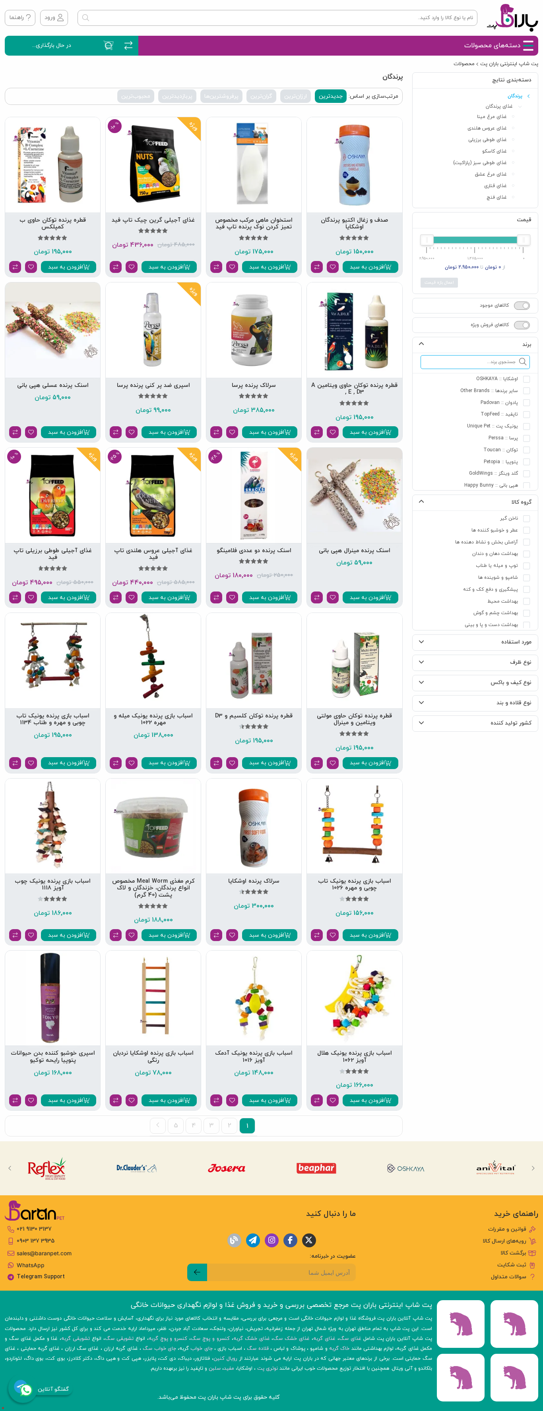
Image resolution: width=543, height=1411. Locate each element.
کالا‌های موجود (494, 305)
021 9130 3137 (34, 1229)
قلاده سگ (257, 1348)
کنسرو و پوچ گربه (168, 1338)
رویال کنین (225, 1358)
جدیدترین (331, 96)
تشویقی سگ (119, 1338)
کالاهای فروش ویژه (490, 325)
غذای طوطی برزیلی (487, 140)
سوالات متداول (508, 1277)
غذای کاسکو (494, 151)
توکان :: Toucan (500, 450)
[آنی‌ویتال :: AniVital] (496, 1168)
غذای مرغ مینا (492, 117)
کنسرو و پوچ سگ (210, 1338)
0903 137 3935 (35, 1241)
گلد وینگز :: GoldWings (493, 473)
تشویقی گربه (75, 1338)
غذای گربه (324, 1338)
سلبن (215, 1368)
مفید (229, 1368)
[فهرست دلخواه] (333, 267)
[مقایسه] (317, 267)
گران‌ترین (261, 96)
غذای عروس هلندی (487, 128)
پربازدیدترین (177, 96)
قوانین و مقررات (507, 1229)
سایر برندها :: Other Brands (489, 391)
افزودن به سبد (367, 267)
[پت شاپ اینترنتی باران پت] (512, 18)
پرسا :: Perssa (503, 438)
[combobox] (277, 18)
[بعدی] (157, 1125)
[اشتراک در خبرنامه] (197, 1272)
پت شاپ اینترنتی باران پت (509, 64)
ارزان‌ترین (295, 96)
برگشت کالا (513, 1253)
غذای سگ (350, 1338)
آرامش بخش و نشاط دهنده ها (486, 542)
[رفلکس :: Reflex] (46, 1168)
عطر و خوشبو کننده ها (494, 530)
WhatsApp (31, 1265)
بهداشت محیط (502, 601)
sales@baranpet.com (44, 1253)
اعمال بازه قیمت (439, 283)
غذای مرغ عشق (491, 174)
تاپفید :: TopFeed (499, 414)
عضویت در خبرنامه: (333, 1256)
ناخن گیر (509, 518)
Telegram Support (41, 1277)
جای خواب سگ (159, 1348)
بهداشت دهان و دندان (495, 554)
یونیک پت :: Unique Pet (492, 426)
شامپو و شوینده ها (498, 577)
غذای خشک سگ (291, 1338)
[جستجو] (85, 18)
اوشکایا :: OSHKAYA (497, 379)
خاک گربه (339, 1348)
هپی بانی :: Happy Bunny (491, 485)
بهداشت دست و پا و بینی (491, 625)
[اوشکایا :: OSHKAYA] (406, 1168)
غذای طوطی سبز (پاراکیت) (480, 163)
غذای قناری (495, 186)
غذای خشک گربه (251, 1338)
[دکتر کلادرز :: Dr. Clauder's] (136, 1168)
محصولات (464, 64)
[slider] (523, 239)
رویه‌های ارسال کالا (504, 1241)
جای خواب (201, 1348)
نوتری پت (267, 1368)
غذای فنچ (497, 197)
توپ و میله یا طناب (497, 565)
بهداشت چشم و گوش (495, 613)
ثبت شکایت (511, 1265)
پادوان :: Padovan (499, 403)
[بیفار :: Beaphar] (316, 1168)
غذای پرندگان (499, 106)
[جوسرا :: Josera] (226, 1168)
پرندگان (515, 96)
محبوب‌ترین (135, 96)
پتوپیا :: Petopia (501, 462)
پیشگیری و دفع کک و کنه (490, 589)
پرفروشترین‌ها (221, 96)
